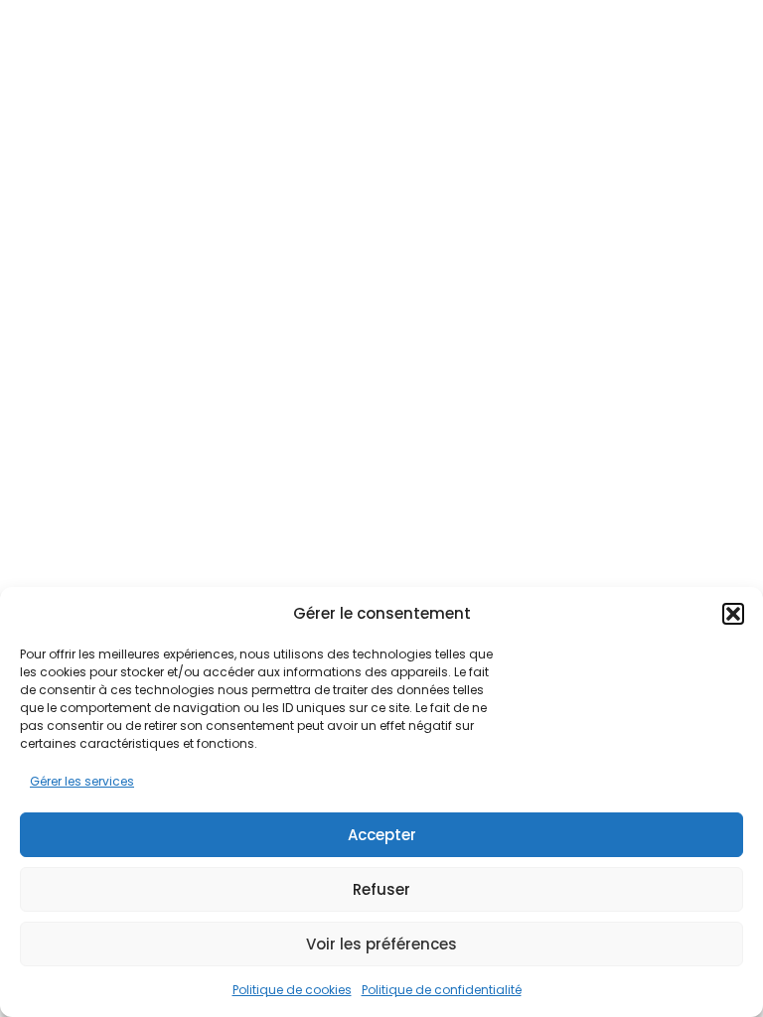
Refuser (381, 889)
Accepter (382, 834)
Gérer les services (82, 781)
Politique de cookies (292, 989)
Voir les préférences (381, 944)
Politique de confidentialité (442, 989)
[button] (733, 614)
